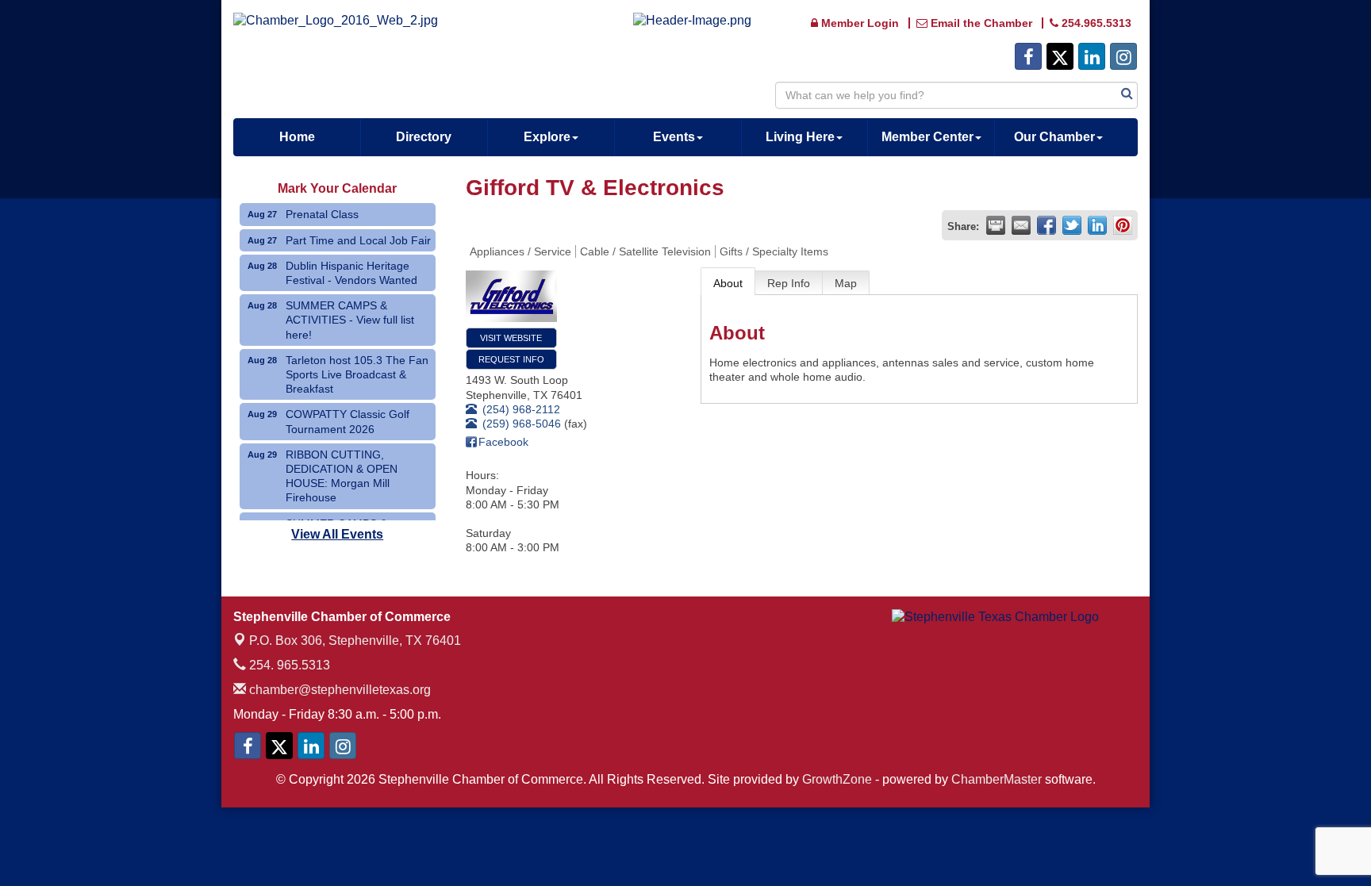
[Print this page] (995, 225)
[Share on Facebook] (1046, 225)
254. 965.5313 (288, 665)
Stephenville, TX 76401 (355, 640)
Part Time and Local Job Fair (358, 240)
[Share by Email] (1021, 225)
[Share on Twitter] (1071, 225)
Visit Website (511, 338)
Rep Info (788, 283)
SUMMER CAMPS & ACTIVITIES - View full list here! (350, 319)
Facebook (503, 441)
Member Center (927, 137)
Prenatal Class (322, 214)
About (728, 283)
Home (297, 137)
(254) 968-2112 (521, 409)
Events (674, 137)
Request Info (511, 359)
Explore (547, 137)
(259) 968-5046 (521, 423)
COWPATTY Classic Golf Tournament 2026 (347, 421)
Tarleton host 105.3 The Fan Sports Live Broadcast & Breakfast (357, 374)
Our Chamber (1054, 137)
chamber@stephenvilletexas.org (338, 689)
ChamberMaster (996, 779)
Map (846, 283)
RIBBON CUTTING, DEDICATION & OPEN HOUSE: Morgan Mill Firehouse (341, 476)
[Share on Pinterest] (1122, 225)
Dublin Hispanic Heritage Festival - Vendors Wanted (351, 272)
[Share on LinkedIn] (1097, 225)
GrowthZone (837, 779)
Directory (423, 137)
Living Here (800, 137)
